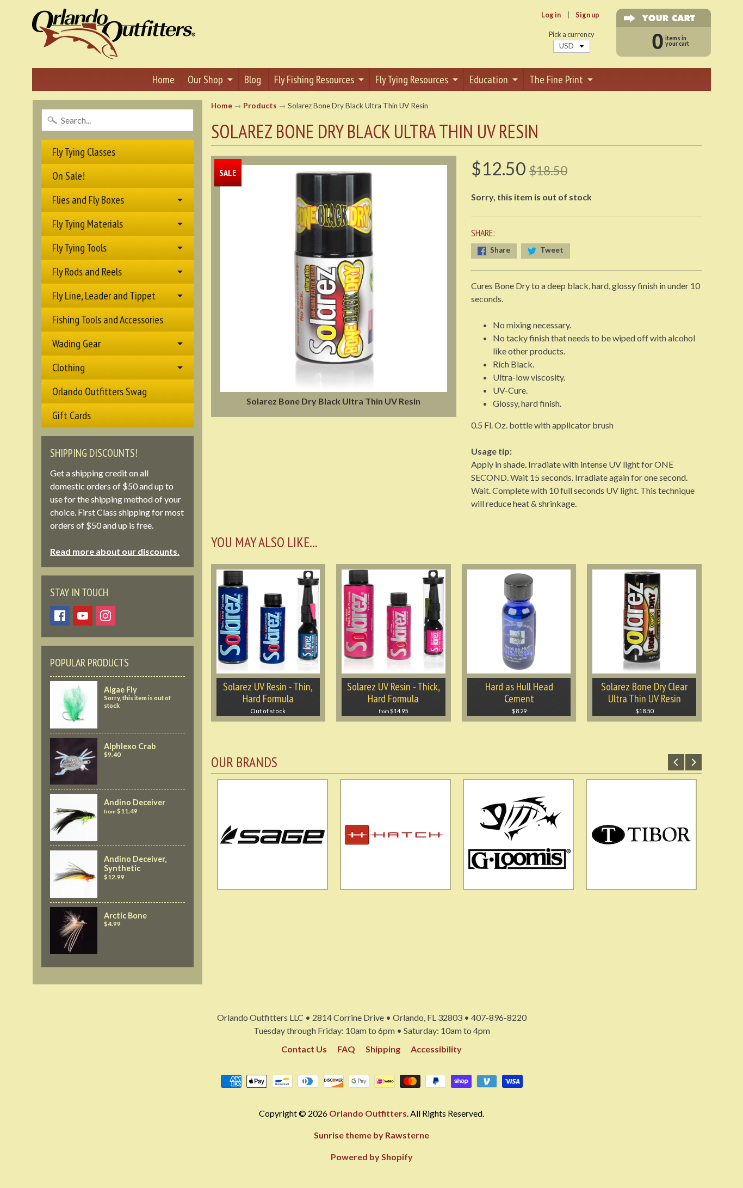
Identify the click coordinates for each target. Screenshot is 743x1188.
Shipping (383, 1049)
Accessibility (436, 1049)
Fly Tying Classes (83, 152)
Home (163, 79)
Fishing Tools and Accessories (107, 320)
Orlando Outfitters (368, 1113)
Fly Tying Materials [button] (87, 224)
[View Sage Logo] (272, 883)
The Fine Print (556, 79)
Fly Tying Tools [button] (79, 248)
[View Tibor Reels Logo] (641, 883)
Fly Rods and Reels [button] (87, 272)
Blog (252, 79)
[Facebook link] (60, 616)
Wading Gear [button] (76, 343)
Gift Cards (71, 415)
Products (260, 105)
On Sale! (68, 176)
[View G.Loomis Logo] (518, 883)
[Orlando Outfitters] (113, 34)
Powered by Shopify (372, 1157)
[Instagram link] (105, 616)
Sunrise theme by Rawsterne (371, 1135)
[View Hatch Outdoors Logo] (395, 883)
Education (488, 79)
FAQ (346, 1049)
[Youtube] (82, 616)
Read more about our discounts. (114, 551)
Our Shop (205, 79)
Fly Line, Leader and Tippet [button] (104, 296)
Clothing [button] (68, 367)
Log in (551, 15)
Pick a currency (572, 34)
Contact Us (304, 1049)
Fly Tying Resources (411, 79)
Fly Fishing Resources (314, 79)
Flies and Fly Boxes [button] (88, 200)
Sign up (587, 15)
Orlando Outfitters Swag (99, 391)
